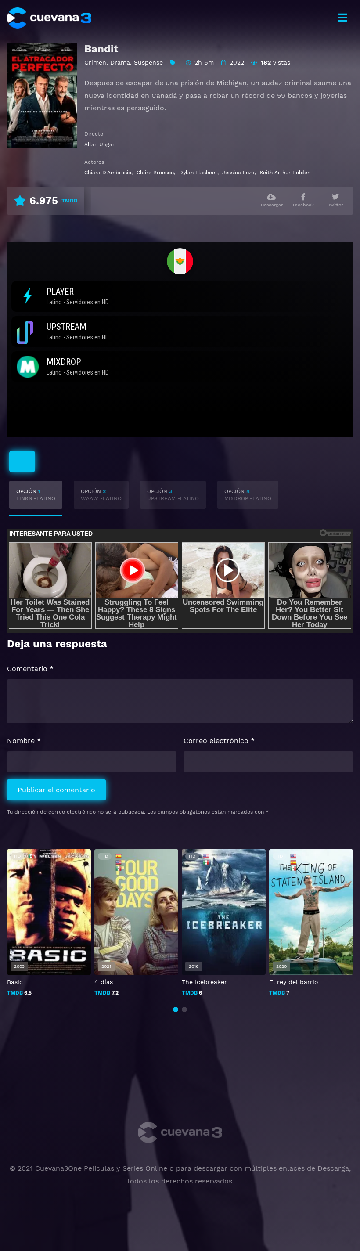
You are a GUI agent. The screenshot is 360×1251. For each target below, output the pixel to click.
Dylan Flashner (198, 172)
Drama (120, 62)
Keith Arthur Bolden (285, 172)
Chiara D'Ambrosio (107, 172)
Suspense (148, 62)
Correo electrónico (219, 740)
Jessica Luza (238, 172)
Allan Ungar (99, 144)
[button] (175, 1009)
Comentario (30, 668)
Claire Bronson (155, 172)
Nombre (24, 740)
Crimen (95, 62)
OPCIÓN (35, 494)
